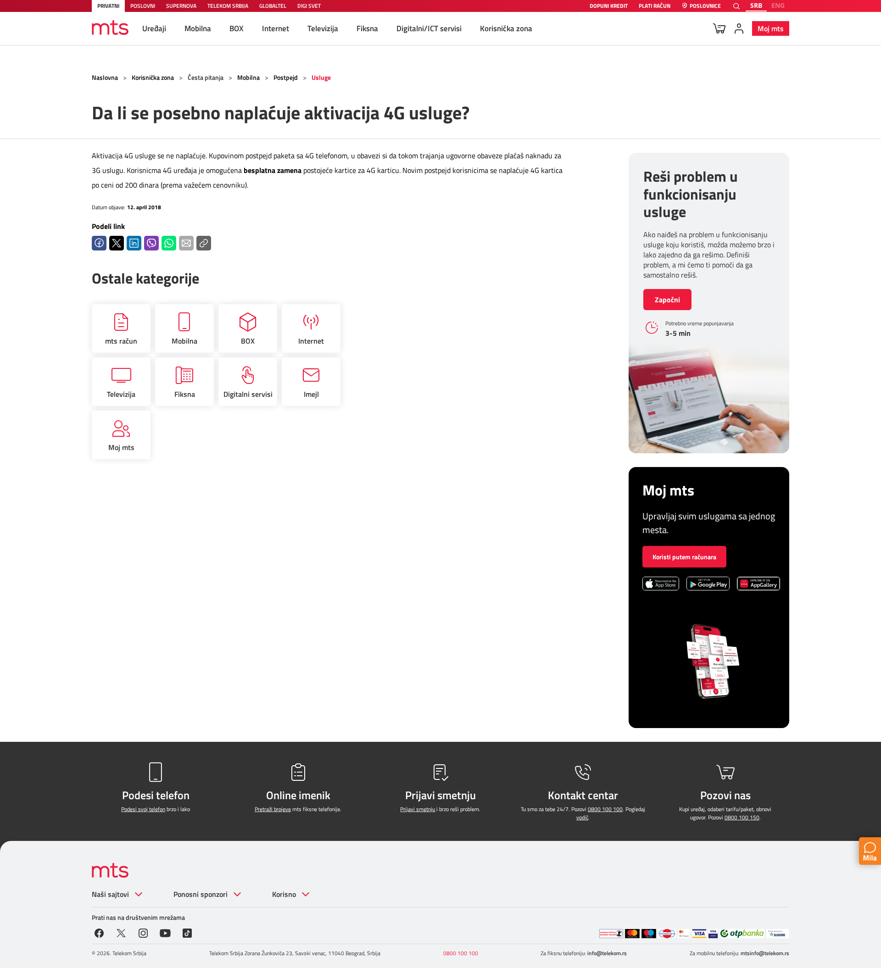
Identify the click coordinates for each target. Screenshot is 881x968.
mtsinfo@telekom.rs (765, 953)
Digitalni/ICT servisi (429, 28)
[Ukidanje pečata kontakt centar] (611, 933)
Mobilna (197, 28)
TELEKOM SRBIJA (227, 5)
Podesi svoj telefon (143, 809)
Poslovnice (705, 6)
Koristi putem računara (684, 557)
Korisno (284, 894)
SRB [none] (756, 5)
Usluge (321, 77)
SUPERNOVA (181, 5)
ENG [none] (778, 5)
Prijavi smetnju (417, 809)
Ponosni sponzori (200, 894)
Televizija (322, 28)
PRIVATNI (108, 5)
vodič (582, 817)
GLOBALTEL (272, 5)
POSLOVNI (142, 5)
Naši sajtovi (110, 894)
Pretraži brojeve (273, 809)
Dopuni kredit (609, 6)
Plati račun (654, 6)
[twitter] (121, 932)
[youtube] (165, 932)
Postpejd (285, 77)
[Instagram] (143, 932)
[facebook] (99, 932)
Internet (275, 28)
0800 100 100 (605, 809)
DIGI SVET (309, 5)
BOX (236, 28)
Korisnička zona (506, 28)
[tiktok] (187, 932)
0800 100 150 (742, 817)
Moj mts (771, 28)
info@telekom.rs (607, 953)
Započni (667, 299)
